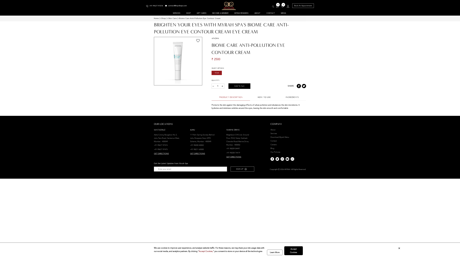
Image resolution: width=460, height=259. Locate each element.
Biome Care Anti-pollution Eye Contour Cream (200, 18)
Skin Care (172, 18)
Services (273, 133)
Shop (163, 18)
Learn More (275, 252)
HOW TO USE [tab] (264, 97)
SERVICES (176, 13)
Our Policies (275, 152)
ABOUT (257, 13)
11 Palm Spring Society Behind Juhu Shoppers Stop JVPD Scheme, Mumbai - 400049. (202, 138)
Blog (272, 148)
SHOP (188, 13)
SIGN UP (239, 169)
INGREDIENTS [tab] (292, 97)
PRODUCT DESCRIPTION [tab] (231, 97)
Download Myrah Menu (279, 137)
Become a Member (220, 13)
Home (156, 18)
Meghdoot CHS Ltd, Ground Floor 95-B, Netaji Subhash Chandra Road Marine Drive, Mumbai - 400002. (237, 140)
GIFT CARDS (201, 13)
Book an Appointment (303, 6)
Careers (273, 145)
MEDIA (283, 13)
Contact (273, 141)
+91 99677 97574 (156, 6)
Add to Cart (239, 86)
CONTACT (270, 13)
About (272, 130)
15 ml (217, 73)
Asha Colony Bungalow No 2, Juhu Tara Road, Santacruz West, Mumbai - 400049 (167, 138)
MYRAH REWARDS (241, 13)
